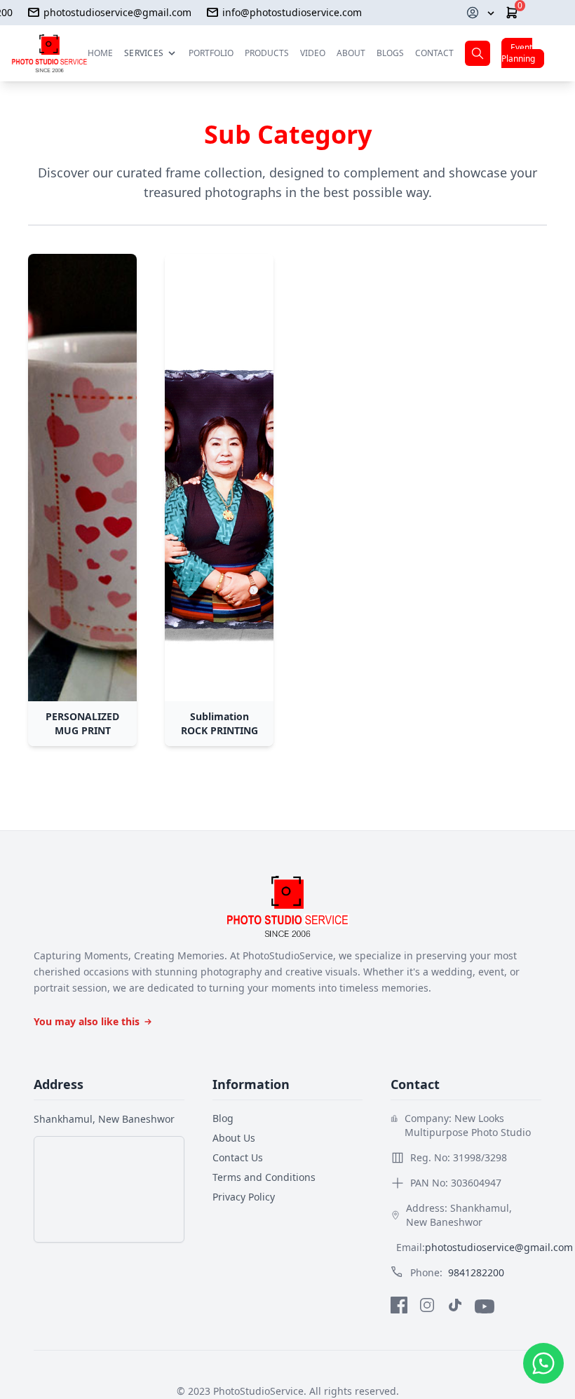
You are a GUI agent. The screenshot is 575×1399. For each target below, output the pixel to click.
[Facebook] (399, 1306)
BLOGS (390, 53)
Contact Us (237, 1157)
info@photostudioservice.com (292, 12)
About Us (233, 1137)
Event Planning (518, 53)
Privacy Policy (243, 1196)
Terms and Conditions (264, 1177)
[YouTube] (484, 1306)
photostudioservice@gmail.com (117, 12)
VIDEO (312, 53)
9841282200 (476, 1272)
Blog (223, 1118)
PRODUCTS (267, 53)
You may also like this (87, 1021)
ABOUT (351, 53)
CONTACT (434, 53)
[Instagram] (427, 1306)
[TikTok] (455, 1306)
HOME (100, 53)
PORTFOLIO (211, 53)
